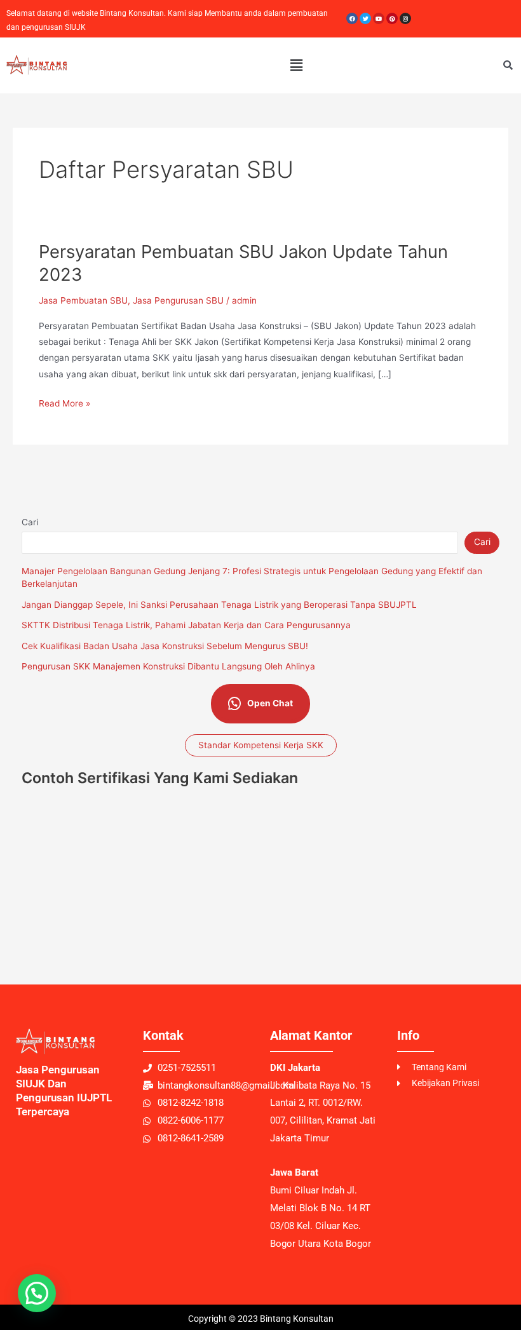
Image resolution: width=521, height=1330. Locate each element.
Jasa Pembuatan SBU (83, 300)
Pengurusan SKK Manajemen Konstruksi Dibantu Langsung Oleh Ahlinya (168, 666)
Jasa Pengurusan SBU (178, 300)
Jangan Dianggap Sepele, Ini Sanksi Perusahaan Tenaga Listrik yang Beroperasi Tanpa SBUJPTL (219, 605)
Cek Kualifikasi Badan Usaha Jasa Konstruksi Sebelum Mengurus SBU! (165, 646)
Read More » (64, 402)
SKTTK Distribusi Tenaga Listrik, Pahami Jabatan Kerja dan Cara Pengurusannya (186, 625)
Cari (30, 522)
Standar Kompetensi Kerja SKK (260, 745)
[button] (296, 65)
